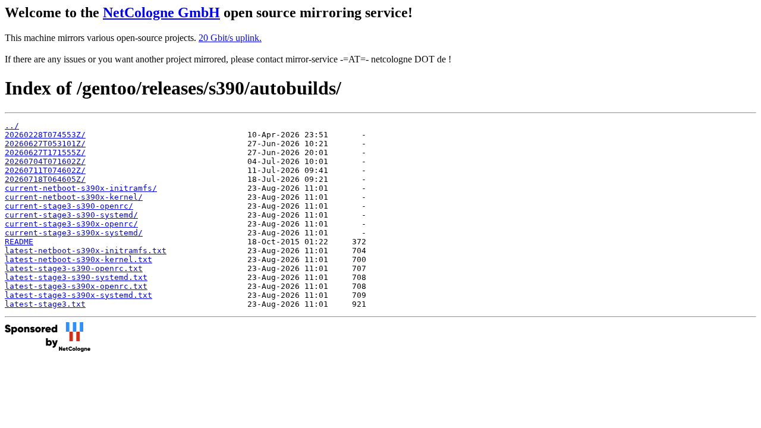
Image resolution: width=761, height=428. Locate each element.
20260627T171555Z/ (45, 152)
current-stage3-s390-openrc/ (69, 206)
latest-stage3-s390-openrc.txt (74, 268)
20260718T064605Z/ (45, 179)
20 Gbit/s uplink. (230, 38)
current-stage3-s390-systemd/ (71, 214)
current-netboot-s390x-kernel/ (74, 197)
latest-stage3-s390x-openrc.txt (76, 286)
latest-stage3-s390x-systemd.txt (78, 295)
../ (12, 125)
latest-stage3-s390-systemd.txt (76, 277)
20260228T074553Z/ (45, 134)
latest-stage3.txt (45, 304)
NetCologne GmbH (161, 12)
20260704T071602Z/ (45, 161)
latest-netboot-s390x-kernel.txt (78, 259)
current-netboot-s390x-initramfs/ (81, 188)
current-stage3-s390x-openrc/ (71, 223)
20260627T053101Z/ (45, 143)
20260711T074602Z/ (45, 170)
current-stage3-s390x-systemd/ (74, 232)
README (19, 241)
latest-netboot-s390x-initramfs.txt (85, 250)
